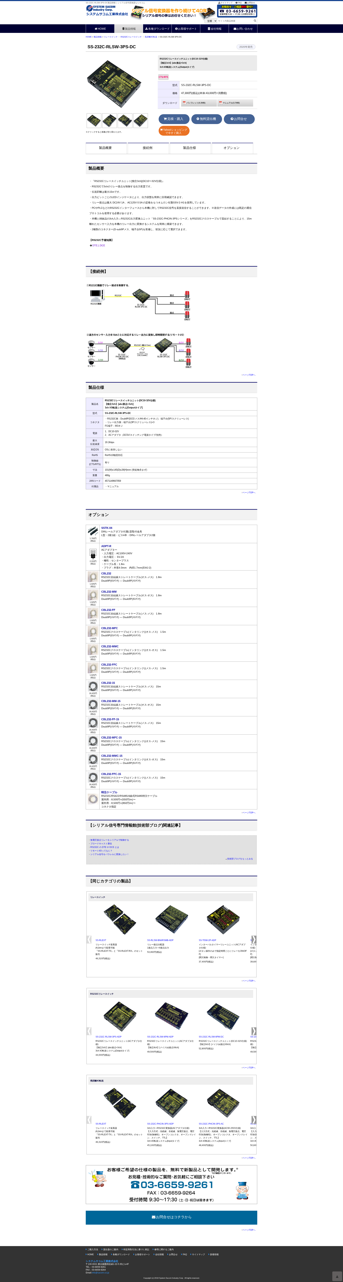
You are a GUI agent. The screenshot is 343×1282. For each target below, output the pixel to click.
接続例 (147, 148)
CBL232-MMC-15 (111, 755)
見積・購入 (175, 119)
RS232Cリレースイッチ (131, 37)
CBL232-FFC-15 (111, 773)
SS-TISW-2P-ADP (207, 940)
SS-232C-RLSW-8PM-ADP (160, 1037)
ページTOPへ (249, 375)
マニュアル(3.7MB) (231, 103)
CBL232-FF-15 (110, 719)
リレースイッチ (111, 37)
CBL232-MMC (110, 646)
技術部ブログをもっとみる (240, 859)
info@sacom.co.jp (100, 1272)
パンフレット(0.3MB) (196, 103)
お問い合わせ (245, 28)
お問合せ (251, 3)
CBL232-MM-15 (110, 701)
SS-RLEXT (101, 940)
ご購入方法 (92, 1249)
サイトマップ (226, 3)
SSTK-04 (106, 527)
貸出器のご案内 (110, 1249)
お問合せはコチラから (174, 1217)
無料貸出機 (208, 119)
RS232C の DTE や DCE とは (104, 847)
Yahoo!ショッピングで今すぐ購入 (175, 131)
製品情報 (130, 28)
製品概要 (105, 148)
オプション (231, 148)
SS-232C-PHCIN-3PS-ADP (160, 1124)
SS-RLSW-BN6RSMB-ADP (160, 940)
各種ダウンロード (159, 28)
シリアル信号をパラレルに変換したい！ (109, 854)
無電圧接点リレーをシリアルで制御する (109, 840)
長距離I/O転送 (151, 37)
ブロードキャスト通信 (101, 843)
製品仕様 (189, 148)
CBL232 (106, 573)
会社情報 (216, 28)
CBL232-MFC (109, 628)
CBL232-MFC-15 (111, 737)
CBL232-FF (108, 609)
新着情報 (214, 1254)
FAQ (240, 3)
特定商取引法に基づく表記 (136, 1249)
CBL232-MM (109, 591)
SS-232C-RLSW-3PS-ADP (108, 1037)
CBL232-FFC (109, 664)
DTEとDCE (98, 245)
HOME (102, 28)
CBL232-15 (108, 682)
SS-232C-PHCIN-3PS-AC (211, 1124)
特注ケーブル (109, 792)
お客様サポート (187, 28)
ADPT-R (106, 546)
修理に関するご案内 (164, 1249)
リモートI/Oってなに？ (101, 850)
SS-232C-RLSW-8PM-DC (211, 1037)
